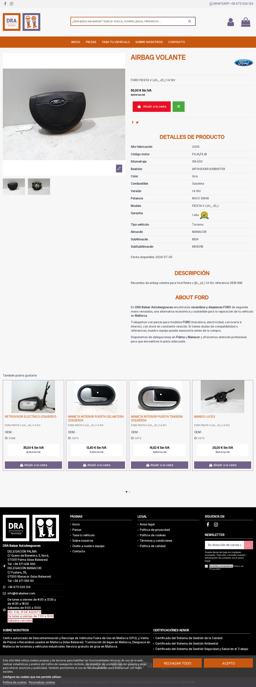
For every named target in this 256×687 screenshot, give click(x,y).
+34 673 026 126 (241, 4)
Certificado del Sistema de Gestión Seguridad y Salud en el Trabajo (201, 649)
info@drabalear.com (21, 593)
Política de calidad (152, 546)
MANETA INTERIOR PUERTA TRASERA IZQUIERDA (157, 418)
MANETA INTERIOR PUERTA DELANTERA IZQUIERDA (96, 418)
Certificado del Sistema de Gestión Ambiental (186, 643)
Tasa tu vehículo (83, 535)
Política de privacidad (155, 530)
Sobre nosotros (82, 541)
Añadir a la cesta (154, 106)
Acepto (228, 663)
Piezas (76, 530)
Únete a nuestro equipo (88, 546)
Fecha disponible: (143, 257)
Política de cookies (153, 535)
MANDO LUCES (204, 417)
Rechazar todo (177, 663)
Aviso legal (147, 524)
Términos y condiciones (156, 541)
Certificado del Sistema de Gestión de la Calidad (188, 638)
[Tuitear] (137, 122)
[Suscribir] (248, 545)
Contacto (78, 551)
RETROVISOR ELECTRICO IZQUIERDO (30, 417)
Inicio (76, 524)
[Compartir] (132, 122)
